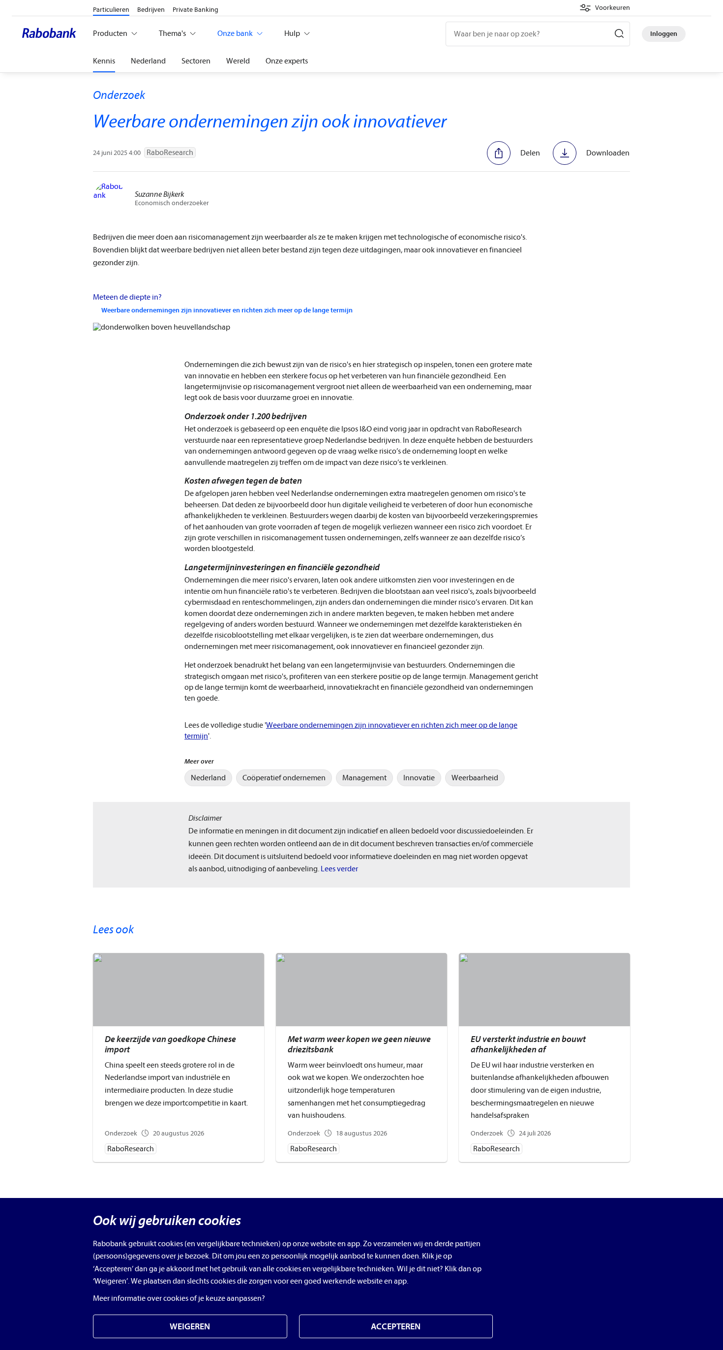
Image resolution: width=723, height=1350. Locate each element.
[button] (604, 8)
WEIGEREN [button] (190, 1326)
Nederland (148, 61)
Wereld (238, 61)
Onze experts (287, 61)
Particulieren (111, 9)
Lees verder (339, 868)
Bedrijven (151, 9)
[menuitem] (208, 777)
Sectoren (196, 61)
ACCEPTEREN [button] (396, 1326)
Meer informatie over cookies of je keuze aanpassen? (179, 1298)
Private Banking (195, 9)
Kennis (104, 61)
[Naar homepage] (51, 34)
